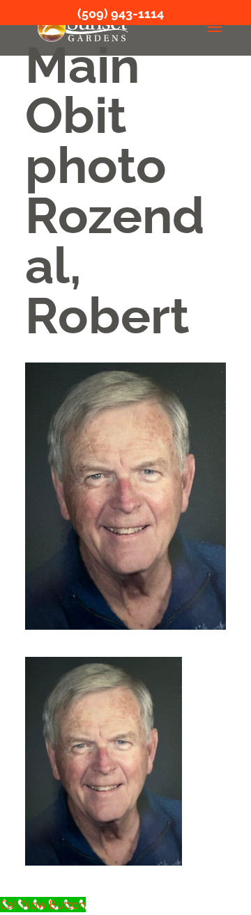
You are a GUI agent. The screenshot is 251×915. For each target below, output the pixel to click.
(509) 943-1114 (120, 13)
